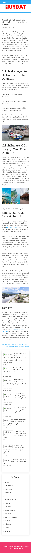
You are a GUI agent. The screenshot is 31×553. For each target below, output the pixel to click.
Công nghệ (8, 493)
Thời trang (8, 524)
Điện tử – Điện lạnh (10, 500)
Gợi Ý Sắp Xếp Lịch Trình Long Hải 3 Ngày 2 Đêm (20, 410)
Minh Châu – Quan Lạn (12, 227)
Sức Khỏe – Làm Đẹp (11, 517)
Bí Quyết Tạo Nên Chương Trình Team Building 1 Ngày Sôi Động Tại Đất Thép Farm (14, 422)
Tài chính (7, 521)
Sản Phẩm (8, 514)
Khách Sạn (8, 503)
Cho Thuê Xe (8, 489)
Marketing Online (10, 510)
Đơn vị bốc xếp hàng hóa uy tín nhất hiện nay (15, 344)
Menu (4, 2)
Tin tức (7, 528)
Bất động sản (9, 486)
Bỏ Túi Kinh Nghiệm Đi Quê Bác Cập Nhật (17, 347)
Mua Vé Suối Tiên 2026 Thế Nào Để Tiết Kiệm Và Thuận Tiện (14, 370)
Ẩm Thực (7, 482)
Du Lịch (15, 28)
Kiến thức (8, 507)
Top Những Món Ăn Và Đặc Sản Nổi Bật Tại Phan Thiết (15, 462)
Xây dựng (7, 531)
